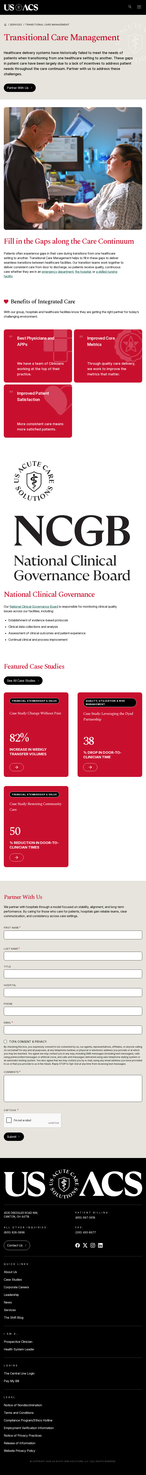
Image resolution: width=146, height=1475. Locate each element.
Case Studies (13, 1279)
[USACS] (21, 7)
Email (7, 1022)
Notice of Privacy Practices (23, 1435)
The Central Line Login (19, 1373)
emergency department (58, 272)
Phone (8, 1003)
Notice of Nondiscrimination (23, 1405)
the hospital (83, 272)
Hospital (10, 985)
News (8, 1302)
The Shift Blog (13, 1317)
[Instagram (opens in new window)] (92, 1245)
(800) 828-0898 (14, 1232)
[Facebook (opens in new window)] (77, 1245)
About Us (10, 1272)
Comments (11, 1072)
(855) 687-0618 (85, 1217)
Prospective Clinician (18, 1342)
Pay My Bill (11, 1381)
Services (17, 24)
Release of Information (19, 1443)
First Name (11, 927)
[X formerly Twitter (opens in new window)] (85, 1245)
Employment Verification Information (29, 1428)
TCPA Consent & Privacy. (28, 1041)
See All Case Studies (21, 681)
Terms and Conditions (19, 1413)
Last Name (11, 948)
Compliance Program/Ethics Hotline (28, 1420)
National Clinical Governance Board (34, 606)
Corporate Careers (16, 1287)
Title (7, 966)
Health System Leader (19, 1349)
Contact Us (17, 1245)
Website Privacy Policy (19, 1451)
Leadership (11, 1295)
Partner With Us (20, 88)
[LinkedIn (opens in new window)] (100, 1245)
